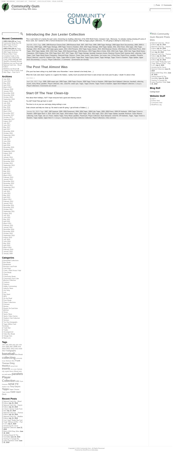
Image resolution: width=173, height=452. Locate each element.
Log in (153, 99)
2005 (7, 346)
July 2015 (6, 155)
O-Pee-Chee (115, 55)
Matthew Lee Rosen (10, 69)
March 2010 (7, 247)
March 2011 (7, 223)
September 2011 (8, 211)
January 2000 (8, 253)
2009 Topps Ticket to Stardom (68, 47)
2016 (20, 349)
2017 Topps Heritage (82, 53)
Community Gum (25, 6)
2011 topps (129, 47)
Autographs (11, 351)
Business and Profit (10, 266)
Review (5, 306)
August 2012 (7, 189)
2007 (11, 346)
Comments (168, 5)
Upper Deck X (48, 118)
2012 (13, 349)
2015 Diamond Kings (70, 51)
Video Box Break (9, 334)
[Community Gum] (86, 21)
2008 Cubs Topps (94, 111)
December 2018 (8, 93)
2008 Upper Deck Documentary (122, 45)
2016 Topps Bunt (55, 53)
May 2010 (6, 243)
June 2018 (6, 105)
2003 (20, 344)
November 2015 (8, 147)
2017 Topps (70, 53)
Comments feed (156, 103)
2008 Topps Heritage (104, 45)
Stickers (6, 320)
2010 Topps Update (105, 47)
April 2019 (6, 85)
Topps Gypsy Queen (92, 57)
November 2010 (8, 231)
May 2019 (6, 83)
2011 (8, 348)
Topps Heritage (105, 57)
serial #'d (13, 383)
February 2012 (8, 201)
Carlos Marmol (137, 113)
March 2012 (7, 199)
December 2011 (8, 205)
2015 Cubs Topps (56, 51)
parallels (17, 373)
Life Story (6, 290)
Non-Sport (6, 294)
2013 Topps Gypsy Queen (88, 49)
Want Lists (7, 338)
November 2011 (8, 207)
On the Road (7, 298)
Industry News (8, 288)
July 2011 (6, 215)
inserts (6, 368)
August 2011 (7, 213)
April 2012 (6, 197)
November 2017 (8, 115)
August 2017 (7, 121)
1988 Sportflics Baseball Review (12, 60)
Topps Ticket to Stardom (119, 57)
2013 (16, 349)
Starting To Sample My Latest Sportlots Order (11, 440)
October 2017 (8, 117)
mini (20, 371)
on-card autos (6, 374)
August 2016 (7, 137)
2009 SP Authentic (121, 111)
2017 (4, 351)
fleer (13, 361)
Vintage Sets (7, 336)
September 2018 (9, 99)
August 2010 (7, 237)
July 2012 (6, 191)
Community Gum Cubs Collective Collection (10, 279)
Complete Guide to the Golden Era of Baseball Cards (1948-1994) (11, 57)
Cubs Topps (38, 116)
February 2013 (8, 177)
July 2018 (6, 103)
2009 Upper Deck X (40, 113)
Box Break (7, 262)
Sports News (7, 314)
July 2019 (6, 79)
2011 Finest (121, 47)
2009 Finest (110, 111)
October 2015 (8, 149)
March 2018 (7, 111)
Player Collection (8, 379)
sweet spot (74, 84)
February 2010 (8, 249)
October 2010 (8, 233)
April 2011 (6, 221)
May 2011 (6, 219)
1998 (6, 344)
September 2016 (9, 135)
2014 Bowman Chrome (109, 49)
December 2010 (8, 229)
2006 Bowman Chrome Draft (56, 45)
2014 (99, 49)
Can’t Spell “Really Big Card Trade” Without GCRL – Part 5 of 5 (13, 422)
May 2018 (6, 107)
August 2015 (7, 153)
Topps (5, 389)
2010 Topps (83, 113)
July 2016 (6, 139)
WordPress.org (156, 105)
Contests (6, 282)
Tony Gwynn (15, 387)
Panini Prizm (125, 55)
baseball (8, 354)
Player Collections (9, 302)
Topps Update (6, 392)
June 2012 (6, 193)
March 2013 (7, 175)
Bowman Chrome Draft (116, 53)
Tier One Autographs (10, 322)
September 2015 (9, 151)
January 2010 (8, 251)
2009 (19, 346)
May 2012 (6, 195)
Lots (4, 292)
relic (18, 381)
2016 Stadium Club (41, 53)
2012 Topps (41, 49)
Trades (5, 330)
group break (14, 366)
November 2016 (8, 131)
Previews (6, 304)
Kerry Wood (14, 371)
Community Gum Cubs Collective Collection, (77, 118)
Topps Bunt (80, 57)
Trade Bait (6, 328)
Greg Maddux (8, 364)
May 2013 (6, 171)
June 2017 (6, 125)
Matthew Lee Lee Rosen (11, 63)
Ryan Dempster (106, 116)
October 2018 (8, 97)
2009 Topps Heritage (50, 47)
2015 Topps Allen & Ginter (97, 51)
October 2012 (8, 185)
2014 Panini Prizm (135, 49)
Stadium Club (6, 386)
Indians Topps (58, 116)
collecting (8, 357)
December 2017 (8, 113)
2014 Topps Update (38, 51)
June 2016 (6, 141)
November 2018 (8, 95)
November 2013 (8, 161)
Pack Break (7, 300)
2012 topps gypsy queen (54, 49)
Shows (5, 312)
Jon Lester (14, 369)
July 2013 (6, 169)
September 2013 (9, 165)
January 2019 (8, 91)
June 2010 (6, 241)
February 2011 (8, 225)
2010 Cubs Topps (58, 113)
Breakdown (7, 264)
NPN (5, 296)
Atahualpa (94, 450)
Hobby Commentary (10, 286)
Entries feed (155, 101)
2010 (4, 349)
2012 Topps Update (111, 113)
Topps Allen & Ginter (68, 57)
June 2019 (6, 81)
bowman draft (129, 53)
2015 (47, 51)
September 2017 (9, 119)
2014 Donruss (123, 49)
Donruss (8, 361)
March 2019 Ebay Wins (11, 431)
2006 (43, 45)
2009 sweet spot (52, 81)
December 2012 (8, 181)
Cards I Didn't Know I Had (12, 270)
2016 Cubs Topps (117, 51)
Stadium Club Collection (11, 318)
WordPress (86, 450)
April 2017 (6, 129)
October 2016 (8, 133)
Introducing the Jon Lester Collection (55, 34)
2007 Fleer (88, 45)
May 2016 (6, 143)
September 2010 (9, 235)
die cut (45, 116)
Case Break (7, 272)
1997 (46, 111)
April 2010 (6, 245)
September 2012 (9, 187)
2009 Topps (38, 47)
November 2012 (8, 183)
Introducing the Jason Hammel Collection (10, 426)
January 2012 (8, 203)
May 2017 (6, 127)
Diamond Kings (63, 55)
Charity (5, 274)
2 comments (66, 59)
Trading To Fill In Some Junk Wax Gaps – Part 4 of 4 (13, 71)
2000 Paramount (68, 111)
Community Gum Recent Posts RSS (160, 36)
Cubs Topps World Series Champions (44, 55)
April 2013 (6, 173)
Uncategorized (8, 332)
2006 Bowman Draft (73, 45)
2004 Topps (84, 111)
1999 (10, 345)
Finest (78, 55)
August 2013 (7, 167)
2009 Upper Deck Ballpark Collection (116, 81)
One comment (111, 118)
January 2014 (8, 157)
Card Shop (7, 268)
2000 (13, 344)
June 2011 (6, 217)
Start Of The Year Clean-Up (47, 93)
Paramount (83, 116)
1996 (3, 344)
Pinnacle (140, 55)
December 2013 (8, 159)
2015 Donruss (82, 51)
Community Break (9, 276)
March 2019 (7, 87)
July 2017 (6, 123)
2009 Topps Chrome (75, 81)
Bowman (128, 113)
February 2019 (8, 89)
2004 (3, 346)
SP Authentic (123, 116)
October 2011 (7, 209)
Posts (158, 5)
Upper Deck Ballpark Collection (123, 84)
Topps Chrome (14, 389)
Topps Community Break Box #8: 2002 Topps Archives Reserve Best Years (12, 44)
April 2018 (6, 109)
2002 (17, 344)
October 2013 (8, 163)
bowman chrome (101, 53)
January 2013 (8, 179)
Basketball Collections (11, 260)
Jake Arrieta (95, 55)
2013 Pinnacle (73, 49)
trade (12, 392)
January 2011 (7, 227)
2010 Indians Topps (71, 113)
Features (6, 284)
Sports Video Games (10, 316)
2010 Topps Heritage (91, 47)
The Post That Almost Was (47, 67)
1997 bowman (53, 111)
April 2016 (6, 145)
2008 (15, 346)
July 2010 (6, 239)
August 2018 (7, 101)
